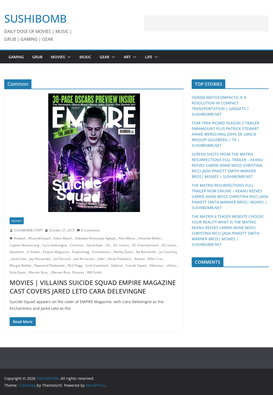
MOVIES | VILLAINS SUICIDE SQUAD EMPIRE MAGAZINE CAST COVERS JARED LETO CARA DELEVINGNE (93, 286)
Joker (101, 258)
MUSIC (85, 56)
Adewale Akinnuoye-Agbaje (95, 238)
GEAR (104, 56)
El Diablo (33, 252)
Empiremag (80, 252)
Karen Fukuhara (119, 258)
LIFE (148, 56)
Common (77, 245)
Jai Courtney (168, 252)
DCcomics (169, 245)
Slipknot (117, 265)
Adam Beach (62, 238)
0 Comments (90, 230)
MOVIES (58, 56)
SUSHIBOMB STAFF (28, 230)
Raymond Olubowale (49, 265)
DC (108, 245)
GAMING (16, 56)
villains (171, 265)
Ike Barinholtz (146, 252)
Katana (139, 258)
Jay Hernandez (40, 258)
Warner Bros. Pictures (67, 272)
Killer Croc (155, 258)
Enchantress (101, 252)
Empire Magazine (56, 252)
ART (127, 56)
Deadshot (17, 252)
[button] (68, 57)
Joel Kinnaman (84, 258)
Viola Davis (18, 272)
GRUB (37, 56)
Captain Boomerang (24, 245)
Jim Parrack (62, 258)
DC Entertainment (145, 245)
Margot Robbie (20, 265)
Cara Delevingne (54, 245)
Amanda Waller (149, 238)
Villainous (156, 265)
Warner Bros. (39, 272)
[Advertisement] (206, 23)
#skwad (19, 238)
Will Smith (94, 272)
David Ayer (95, 245)
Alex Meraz (127, 238)
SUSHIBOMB (35, 18)
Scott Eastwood (96, 265)
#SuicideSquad (39, 238)
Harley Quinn (123, 252)
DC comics (121, 245)
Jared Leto (18, 258)
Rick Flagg (75, 265)
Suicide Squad (136, 265)
